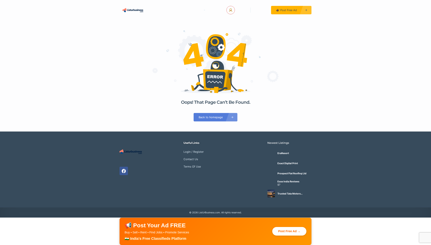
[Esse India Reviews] (271, 183)
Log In (241, 10)
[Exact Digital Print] (271, 163)
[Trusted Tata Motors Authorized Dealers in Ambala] (271, 193)
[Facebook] (124, 171)
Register (261, 10)
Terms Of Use (192, 166)
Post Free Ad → (289, 231)
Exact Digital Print (287, 163)
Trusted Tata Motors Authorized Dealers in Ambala (289, 193)
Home (160, 10)
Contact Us (179, 10)
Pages (198, 10)
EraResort (283, 153)
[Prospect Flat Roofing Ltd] (271, 173)
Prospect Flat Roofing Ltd (291, 173)
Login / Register (194, 151)
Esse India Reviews (288, 181)
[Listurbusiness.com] (133, 10)
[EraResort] (271, 153)
